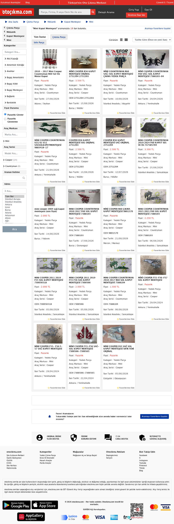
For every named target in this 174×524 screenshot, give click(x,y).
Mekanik (52, 22)
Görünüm (113, 40)
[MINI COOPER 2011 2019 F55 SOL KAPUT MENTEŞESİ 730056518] (50, 264)
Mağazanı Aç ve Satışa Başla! (85, 455)
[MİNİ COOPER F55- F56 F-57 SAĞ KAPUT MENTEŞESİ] (50, 333)
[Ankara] (14, 204)
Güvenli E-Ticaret (164, 2)
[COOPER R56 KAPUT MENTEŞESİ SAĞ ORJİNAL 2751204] (119, 127)
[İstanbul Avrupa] (14, 199)
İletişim (109, 458)
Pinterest (143, 465)
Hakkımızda (11, 468)
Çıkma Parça (33, 22)
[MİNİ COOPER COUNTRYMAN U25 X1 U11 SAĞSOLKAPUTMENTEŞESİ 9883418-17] (50, 127)
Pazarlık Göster (15, 114)
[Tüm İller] (14, 196)
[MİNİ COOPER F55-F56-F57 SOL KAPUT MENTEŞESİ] (153, 264)
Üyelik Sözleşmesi (14, 458)
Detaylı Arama (106, 12)
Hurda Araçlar (45, 463)
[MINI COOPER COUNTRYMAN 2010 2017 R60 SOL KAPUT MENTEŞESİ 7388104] (119, 264)
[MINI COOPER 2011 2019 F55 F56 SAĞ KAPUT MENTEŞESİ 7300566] (84, 264)
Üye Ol (148, 9)
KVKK (9, 463)
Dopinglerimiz (112, 455)
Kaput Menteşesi (72, 22)
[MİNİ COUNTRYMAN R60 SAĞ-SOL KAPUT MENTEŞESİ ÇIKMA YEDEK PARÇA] (119, 58)
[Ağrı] (14, 221)
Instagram (143, 460)
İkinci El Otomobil (47, 458)
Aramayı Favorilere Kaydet (154, 416)
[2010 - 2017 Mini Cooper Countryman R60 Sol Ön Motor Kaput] (50, 58)
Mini (91, 22)
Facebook (143, 455)
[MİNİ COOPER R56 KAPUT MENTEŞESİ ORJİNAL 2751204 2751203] (84, 58)
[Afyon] (14, 218)
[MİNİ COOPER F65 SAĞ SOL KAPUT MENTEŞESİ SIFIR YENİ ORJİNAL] (119, 333)
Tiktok (142, 468)
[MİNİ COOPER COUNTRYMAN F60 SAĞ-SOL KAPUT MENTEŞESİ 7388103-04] (153, 58)
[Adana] (14, 212)
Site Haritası (12, 465)
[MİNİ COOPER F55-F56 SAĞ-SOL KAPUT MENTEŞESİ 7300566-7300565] (84, 333)
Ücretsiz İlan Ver (136, 15)
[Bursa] (14, 210)
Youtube (142, 463)
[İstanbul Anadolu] (14, 202)
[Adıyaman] (14, 215)
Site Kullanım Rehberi (15, 455)
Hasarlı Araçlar (46, 460)
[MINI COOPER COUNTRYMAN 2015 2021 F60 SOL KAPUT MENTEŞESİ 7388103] (153, 196)
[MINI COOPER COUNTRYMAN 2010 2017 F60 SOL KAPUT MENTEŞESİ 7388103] (84, 196)
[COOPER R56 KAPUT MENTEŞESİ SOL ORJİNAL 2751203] (84, 127)
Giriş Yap (134, 9)
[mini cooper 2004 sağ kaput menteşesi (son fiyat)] (50, 196)
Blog (27, 2)
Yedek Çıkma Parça (48, 455)
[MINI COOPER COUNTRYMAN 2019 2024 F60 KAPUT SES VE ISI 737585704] (153, 127)
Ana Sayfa (13, 22)
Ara (14, 229)
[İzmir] (14, 207)
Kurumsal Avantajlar (10, 2)
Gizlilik (9, 460)
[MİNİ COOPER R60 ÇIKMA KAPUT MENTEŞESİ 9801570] (119, 196)
